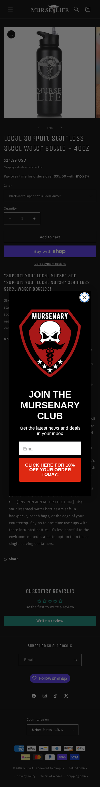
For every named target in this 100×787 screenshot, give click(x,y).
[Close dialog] (84, 297)
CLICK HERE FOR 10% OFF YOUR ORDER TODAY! (50, 470)
